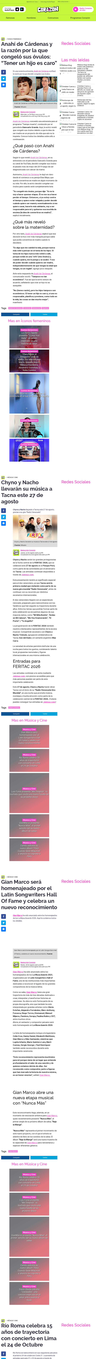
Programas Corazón (80, 18)
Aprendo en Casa (32, 2)
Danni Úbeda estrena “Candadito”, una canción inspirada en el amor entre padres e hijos (29, 1294)
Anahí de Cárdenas (41, 71)
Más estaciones (63, 1)
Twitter (45, 314)
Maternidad (36, 308)
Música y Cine (12, 477)
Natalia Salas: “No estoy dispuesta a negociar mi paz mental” (29, 451)
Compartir (16, 314)
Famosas (10, 18)
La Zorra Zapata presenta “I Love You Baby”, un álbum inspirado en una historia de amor (29, 338)
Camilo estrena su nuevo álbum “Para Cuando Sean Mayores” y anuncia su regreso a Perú (29, 851)
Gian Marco (17, 915)
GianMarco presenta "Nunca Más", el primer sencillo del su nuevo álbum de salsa (29, 827)
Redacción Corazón (27, 112)
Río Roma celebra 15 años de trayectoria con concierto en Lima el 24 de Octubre (29, 761)
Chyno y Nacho (14, 707)
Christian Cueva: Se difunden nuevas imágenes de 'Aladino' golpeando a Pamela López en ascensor (85, 115)
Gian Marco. (45, 1075)
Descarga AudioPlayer (48, 2)
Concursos (53, 18)
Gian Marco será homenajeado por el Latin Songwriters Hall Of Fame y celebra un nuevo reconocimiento (29, 737)
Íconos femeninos (14, 39)
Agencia (45, 308)
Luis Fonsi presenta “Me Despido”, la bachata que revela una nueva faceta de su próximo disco (29, 794)
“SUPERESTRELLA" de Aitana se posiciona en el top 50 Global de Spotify (29, 394)
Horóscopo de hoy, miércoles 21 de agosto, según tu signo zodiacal (86, 102)
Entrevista (27, 308)
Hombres (31, 18)
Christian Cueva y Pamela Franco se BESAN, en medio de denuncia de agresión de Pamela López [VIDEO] (85, 90)
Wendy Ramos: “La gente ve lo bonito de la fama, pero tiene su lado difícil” (29, 427)
